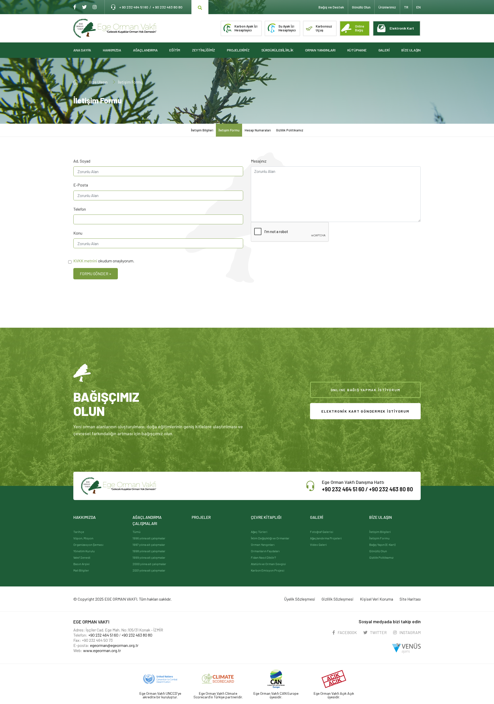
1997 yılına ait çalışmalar (149, 544)
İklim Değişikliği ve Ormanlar (270, 538)
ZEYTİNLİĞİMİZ (203, 50)
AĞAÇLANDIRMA (145, 50)
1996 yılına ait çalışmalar (149, 538)
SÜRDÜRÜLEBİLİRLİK (277, 50)
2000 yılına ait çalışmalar (149, 564)
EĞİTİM (174, 50)
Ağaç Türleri (259, 531)
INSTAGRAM (410, 632)
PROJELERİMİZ (238, 50)
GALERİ (384, 50)
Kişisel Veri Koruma (376, 598)
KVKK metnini (85, 260)
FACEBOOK (347, 632)
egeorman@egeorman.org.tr (114, 645)
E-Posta (80, 184)
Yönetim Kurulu (84, 551)
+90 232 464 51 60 (103, 634)
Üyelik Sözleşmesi (299, 598)
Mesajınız (259, 160)
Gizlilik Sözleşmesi (338, 598)
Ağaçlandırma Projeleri (326, 538)
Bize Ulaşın (98, 81)
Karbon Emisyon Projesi (267, 570)
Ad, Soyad (81, 160)
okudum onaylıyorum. (103, 260)
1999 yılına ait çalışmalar (149, 557)
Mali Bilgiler (81, 570)
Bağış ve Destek (331, 7)
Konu (77, 232)
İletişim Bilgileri (202, 130)
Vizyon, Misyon (83, 538)
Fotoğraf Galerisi (321, 531)
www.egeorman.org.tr (102, 650)
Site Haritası (410, 598)
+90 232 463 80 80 (391, 489)
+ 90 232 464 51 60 (133, 7)
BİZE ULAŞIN (411, 50)
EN (418, 7)
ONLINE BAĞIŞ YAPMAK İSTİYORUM (365, 390)
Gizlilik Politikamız (289, 130)
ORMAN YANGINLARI (320, 50)
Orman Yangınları (263, 544)
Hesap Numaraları (258, 130)
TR (406, 7)
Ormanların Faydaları (265, 551)
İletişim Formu (130, 81)
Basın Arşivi (81, 564)
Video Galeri (318, 544)
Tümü (136, 531)
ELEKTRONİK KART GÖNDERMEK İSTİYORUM (365, 411)
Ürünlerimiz (387, 7)
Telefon (79, 209)
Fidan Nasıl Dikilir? (263, 557)
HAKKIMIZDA (112, 50)
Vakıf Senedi (81, 557)
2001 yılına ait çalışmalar (149, 570)
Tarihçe (78, 531)
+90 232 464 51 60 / (345, 489)
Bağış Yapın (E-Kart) (382, 544)
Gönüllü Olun (378, 551)
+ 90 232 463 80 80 (167, 7)
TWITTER (378, 632)
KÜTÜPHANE (357, 50)
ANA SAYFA (82, 50)
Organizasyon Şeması (88, 544)
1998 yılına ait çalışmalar (149, 551)
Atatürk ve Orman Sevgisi (268, 564)
